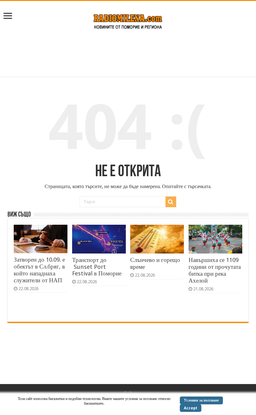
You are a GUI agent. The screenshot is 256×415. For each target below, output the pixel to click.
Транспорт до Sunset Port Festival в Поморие (96, 267)
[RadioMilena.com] (128, 20)
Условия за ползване (201, 400)
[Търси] (170, 202)
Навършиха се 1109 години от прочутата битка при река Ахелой (215, 270)
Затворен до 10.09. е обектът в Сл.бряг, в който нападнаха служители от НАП (39, 270)
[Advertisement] (128, 56)
